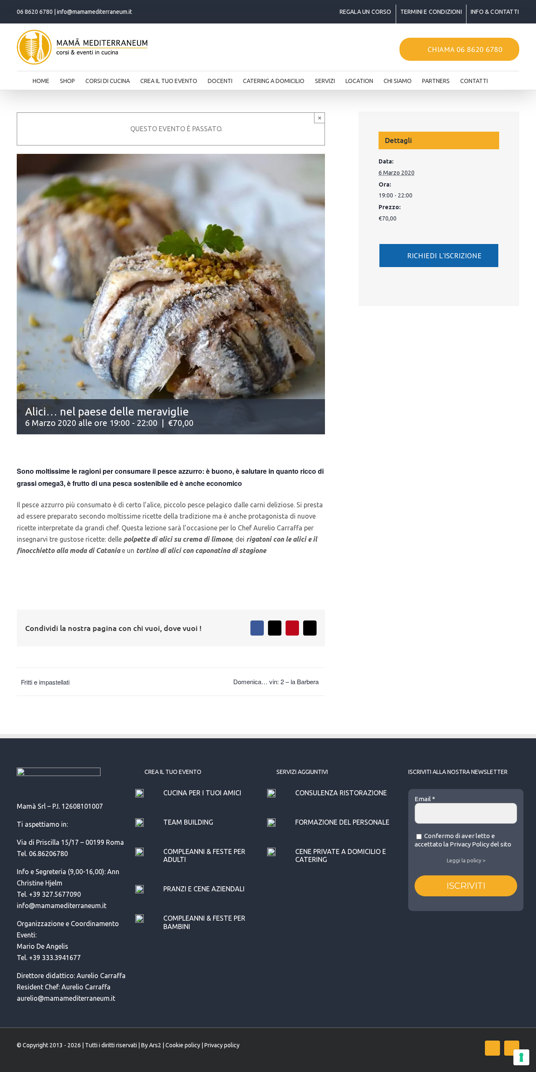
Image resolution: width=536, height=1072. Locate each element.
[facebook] (492, 1048)
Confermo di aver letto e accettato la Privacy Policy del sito (463, 840)
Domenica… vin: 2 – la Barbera (276, 681)
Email (425, 798)
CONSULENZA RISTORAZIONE (341, 793)
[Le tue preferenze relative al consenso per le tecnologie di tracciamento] (521, 1057)
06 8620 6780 (35, 11)
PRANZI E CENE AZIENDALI (204, 889)
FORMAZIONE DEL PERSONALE (342, 822)
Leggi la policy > (466, 860)
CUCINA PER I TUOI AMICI (202, 793)
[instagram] (511, 1048)
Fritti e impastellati (45, 681)
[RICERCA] (500, 78)
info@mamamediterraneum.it (94, 11)
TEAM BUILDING (188, 822)
